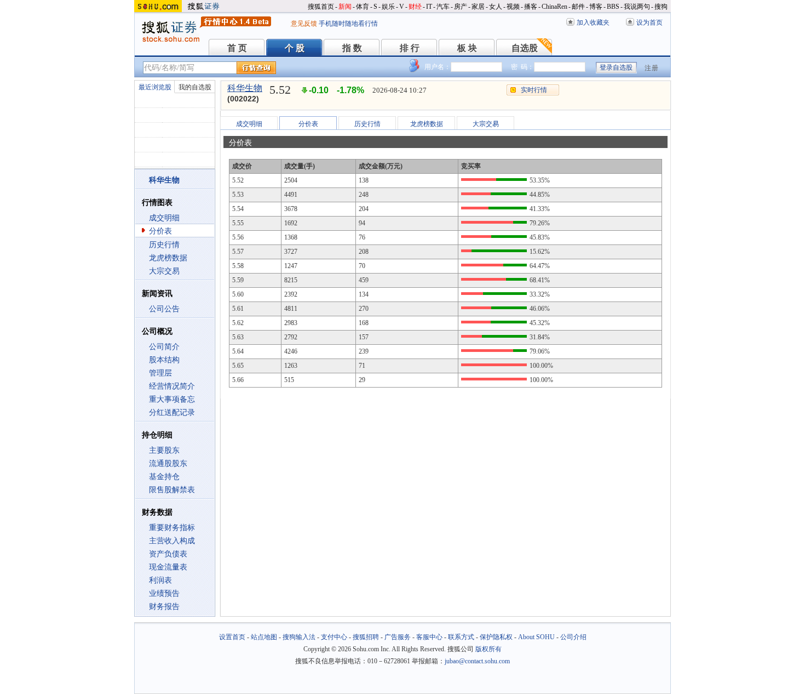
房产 (460, 6)
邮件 (578, 6)
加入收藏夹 (593, 22)
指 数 (352, 48)
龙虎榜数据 (168, 258)
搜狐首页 (321, 6)
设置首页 (232, 637)
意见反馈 (304, 23)
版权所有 (488, 649)
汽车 (443, 6)
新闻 (345, 6)
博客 (595, 6)
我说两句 (637, 6)
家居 (478, 6)
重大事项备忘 (172, 399)
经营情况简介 (172, 386)
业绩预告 (164, 593)
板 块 (467, 48)
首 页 (237, 48)
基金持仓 (164, 477)
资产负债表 (168, 554)
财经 (415, 6)
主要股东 (164, 450)
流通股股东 (168, 463)
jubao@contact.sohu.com (477, 661)
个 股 (294, 48)
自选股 (524, 48)
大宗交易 (164, 271)
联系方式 (461, 637)
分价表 (160, 231)
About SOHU (536, 637)
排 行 (409, 48)
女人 (495, 6)
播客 (530, 6)
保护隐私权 (496, 637)
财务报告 (164, 606)
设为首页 (649, 22)
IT (429, 6)
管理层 (160, 373)
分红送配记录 (172, 412)
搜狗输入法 (299, 637)
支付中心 (334, 637)
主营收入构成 (172, 541)
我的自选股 (195, 87)
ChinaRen (554, 6)
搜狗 (661, 6)
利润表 (160, 580)
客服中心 (429, 637)
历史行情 (164, 245)
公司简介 (164, 347)
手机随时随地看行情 (348, 23)
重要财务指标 (172, 528)
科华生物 (244, 88)
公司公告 (164, 309)
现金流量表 (168, 567)
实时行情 (534, 90)
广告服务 (397, 637)
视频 (513, 6)
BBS (613, 6)
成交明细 (164, 218)
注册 (652, 68)
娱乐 (388, 6)
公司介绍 (573, 637)
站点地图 (264, 637)
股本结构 (164, 360)
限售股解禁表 (172, 490)
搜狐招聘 (366, 637)
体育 (362, 6)
